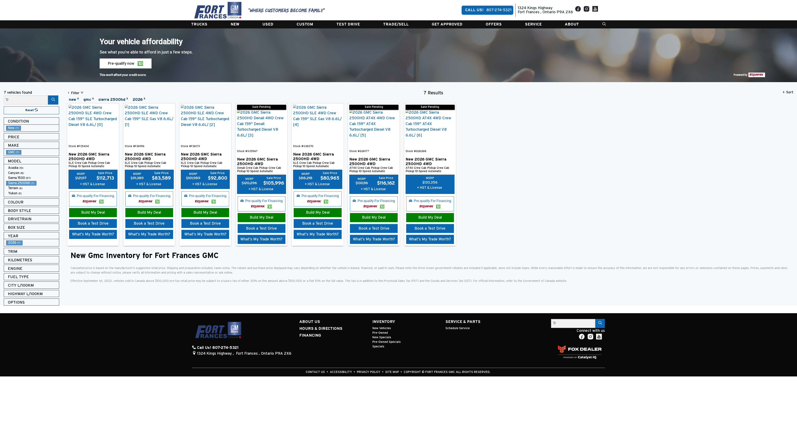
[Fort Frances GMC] (218, 10)
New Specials (381, 337)
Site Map (392, 372)
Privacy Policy (369, 372)
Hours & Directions (320, 329)
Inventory (383, 322)
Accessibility (341, 372)
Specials (378, 346)
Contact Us (316, 372)
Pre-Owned (380, 332)
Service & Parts (462, 322)
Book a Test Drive (93, 223)
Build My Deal (93, 212)
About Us (309, 322)
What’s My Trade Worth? (93, 234)
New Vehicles (381, 328)
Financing (310, 335)
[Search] (53, 99)
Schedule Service (457, 328)
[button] (199, 24)
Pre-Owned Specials (386, 341)
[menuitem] (32, 128)
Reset (30, 110)
